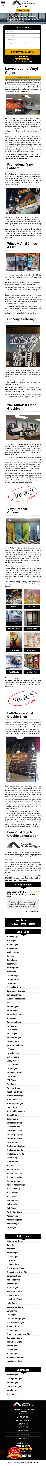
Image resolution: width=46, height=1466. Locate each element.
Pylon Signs (12, 1107)
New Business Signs (15, 1322)
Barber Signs (12, 1253)
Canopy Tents (13, 979)
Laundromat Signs (15, 1307)
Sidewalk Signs (13, 1127)
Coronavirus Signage (16, 991)
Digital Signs (12, 1010)
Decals (10, 1002)
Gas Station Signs (15, 1291)
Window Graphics (14, 1220)
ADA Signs (11, 940)
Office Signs (12, 1076)
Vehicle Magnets (14, 1181)
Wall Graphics (13, 1200)
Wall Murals (12, 1204)
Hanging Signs (13, 1041)
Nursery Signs (13, 1326)
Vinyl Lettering (13, 1189)
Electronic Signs (14, 1022)
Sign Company (23, 1427)
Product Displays (14, 1099)
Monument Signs (14, 1072)
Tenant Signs (12, 1142)
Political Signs (13, 1330)
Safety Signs (12, 1119)
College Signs (13, 1264)
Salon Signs (12, 1350)
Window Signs (13, 1223)
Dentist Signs (12, 1284)
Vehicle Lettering (14, 1177)
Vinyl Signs (11, 1394)
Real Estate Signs (14, 1338)
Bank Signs (11, 1245)
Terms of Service (23, 1434)
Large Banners (13, 1053)
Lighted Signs (13, 1057)
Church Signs (12, 1256)
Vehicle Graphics (14, 1173)
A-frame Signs (13, 937)
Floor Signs (12, 1034)
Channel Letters (14, 987)
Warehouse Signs (14, 1361)
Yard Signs (11, 1227)
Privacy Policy (23, 1431)
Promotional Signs (15, 1103)
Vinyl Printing (13, 1193)
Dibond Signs (12, 1006)
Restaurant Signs (14, 1342)
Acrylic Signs (12, 944)
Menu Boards (12, 1065)
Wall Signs (11, 1208)
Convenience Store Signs (18, 1272)
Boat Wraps (12, 964)
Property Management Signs (19, 1334)
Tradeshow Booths (15, 1150)
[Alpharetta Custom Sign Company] (23, 1404)
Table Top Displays (15, 1134)
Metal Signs (12, 1068)
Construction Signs (15, 1268)
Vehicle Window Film (16, 1185)
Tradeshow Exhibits (15, 1154)
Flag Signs (11, 1026)
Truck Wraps (12, 1161)
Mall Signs (11, 1315)
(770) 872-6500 (23, 7)
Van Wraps (11, 1165)
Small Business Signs (16, 1357)
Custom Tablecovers (16, 999)
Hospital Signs (13, 1295)
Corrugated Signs (14, 995)
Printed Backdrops (15, 1096)
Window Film (12, 1216)
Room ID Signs (13, 1115)
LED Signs (11, 1049)
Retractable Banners (16, 1111)
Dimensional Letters (15, 1014)
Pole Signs (11, 1084)
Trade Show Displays (16, 1146)
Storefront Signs (14, 1131)
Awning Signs (13, 952)
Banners (10, 956)
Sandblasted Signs (15, 1123)
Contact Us (23, 1438)
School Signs (12, 1353)
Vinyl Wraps (12, 1196)
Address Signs (13, 948)
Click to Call (24, 10)
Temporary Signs (14, 1138)
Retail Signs (12, 1346)
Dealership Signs (14, 1280)
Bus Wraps (11, 972)
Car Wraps (11, 983)
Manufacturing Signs (16, 1318)
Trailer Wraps (12, 1158)
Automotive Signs (15, 1241)
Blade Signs (12, 960)
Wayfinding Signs (14, 1212)
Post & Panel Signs (15, 1092)
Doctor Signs (12, 1287)
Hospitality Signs (14, 1299)
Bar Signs (11, 1249)
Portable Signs (13, 1088)
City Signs (11, 1260)
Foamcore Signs (14, 1037)
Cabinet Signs (13, 975)
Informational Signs (15, 1045)
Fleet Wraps (12, 1030)
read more (31, 906)
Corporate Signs (14, 1276)
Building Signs (13, 968)
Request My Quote (21, 52)
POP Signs (11, 1080)
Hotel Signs (12, 1303)
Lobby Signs (12, 1061)
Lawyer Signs (12, 1311)
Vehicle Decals (13, 1169)
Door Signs (11, 1018)
